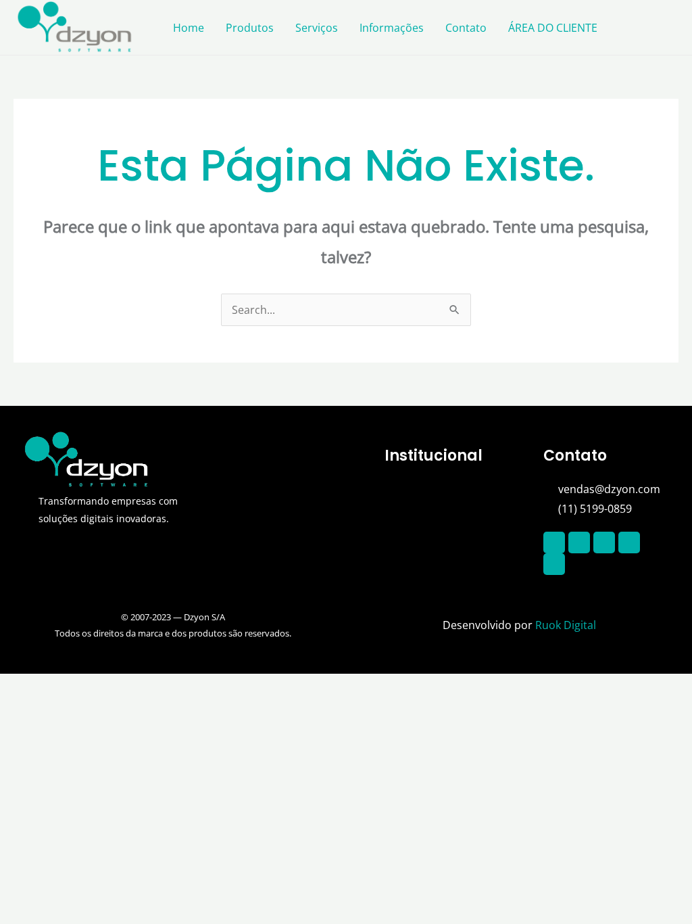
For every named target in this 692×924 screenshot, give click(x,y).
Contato (466, 27)
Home (188, 27)
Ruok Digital (565, 625)
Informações (392, 27)
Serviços (316, 27)
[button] (457, 493)
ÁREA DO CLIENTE (552, 27)
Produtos (250, 27)
